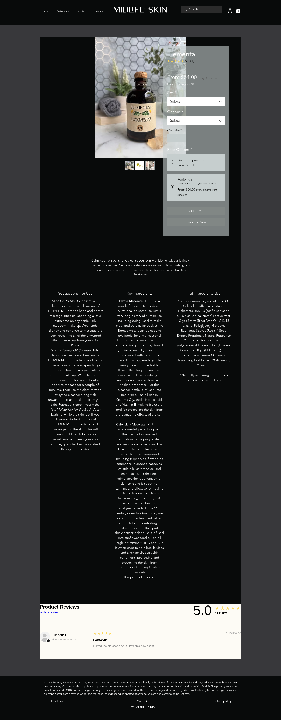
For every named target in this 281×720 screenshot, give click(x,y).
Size (171, 92)
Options (175, 112)
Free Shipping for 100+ (182, 84)
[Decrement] (171, 138)
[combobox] (196, 101)
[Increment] (183, 138)
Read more (141, 274)
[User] (229, 10)
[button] (238, 10)
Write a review (49, 612)
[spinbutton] (177, 138)
